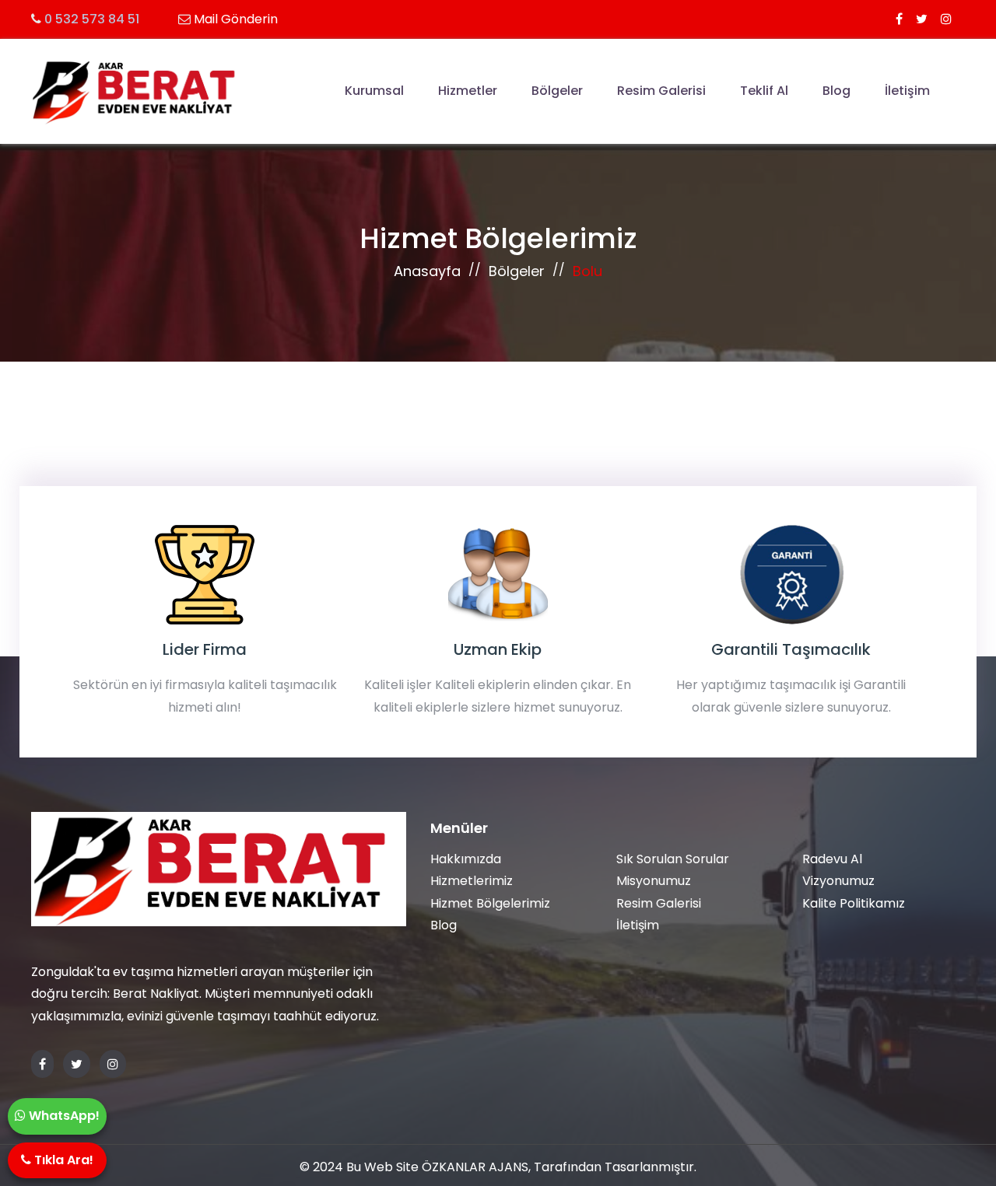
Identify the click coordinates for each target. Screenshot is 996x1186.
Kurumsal (374, 91)
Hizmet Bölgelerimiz (490, 903)
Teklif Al (764, 91)
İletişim (907, 91)
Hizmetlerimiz (471, 881)
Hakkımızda (465, 859)
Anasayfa (427, 271)
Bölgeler (557, 91)
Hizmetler (467, 91)
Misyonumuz (653, 881)
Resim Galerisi (661, 91)
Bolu (587, 271)
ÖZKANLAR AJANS (475, 1167)
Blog (836, 91)
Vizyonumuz (838, 881)
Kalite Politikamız (853, 903)
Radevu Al (832, 859)
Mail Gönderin (236, 19)
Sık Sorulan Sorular (672, 859)
